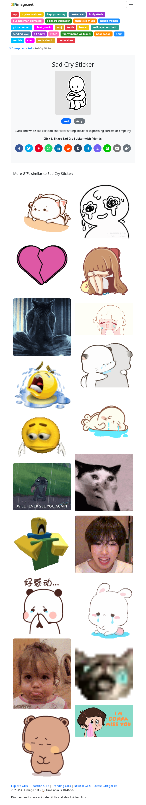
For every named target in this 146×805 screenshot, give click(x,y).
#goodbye (84, 727)
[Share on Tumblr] (78, 148)
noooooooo (103, 34)
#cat (19, 227)
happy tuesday (56, 14)
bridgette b (96, 14)
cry (15, 14)
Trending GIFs (61, 786)
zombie (17, 40)
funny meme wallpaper (76, 34)
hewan (83, 27)
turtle (70, 27)
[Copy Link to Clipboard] (127, 148)
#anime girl (85, 325)
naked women (109, 20)
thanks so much (85, 20)
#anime (82, 330)
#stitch (20, 500)
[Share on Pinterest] (39, 148)
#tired (20, 216)
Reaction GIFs (40, 786)
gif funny (39, 34)
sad (66, 121)
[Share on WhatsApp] (49, 148)
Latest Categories (105, 786)
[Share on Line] (107, 148)
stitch (53, 34)
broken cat (77, 14)
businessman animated (27, 20)
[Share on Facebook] (19, 148)
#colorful (21, 289)
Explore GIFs (19, 786)
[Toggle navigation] (131, 4)
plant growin (43, 27)
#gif (18, 630)
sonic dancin (45, 40)
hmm (119, 34)
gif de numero (21, 27)
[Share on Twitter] (29, 148)
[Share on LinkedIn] (58, 148)
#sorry (20, 693)
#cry (79, 121)
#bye (81, 733)
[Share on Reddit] (68, 148)
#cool (19, 284)
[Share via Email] (117, 148)
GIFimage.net (17, 48)
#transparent (86, 439)
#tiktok (82, 569)
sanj (59, 27)
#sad (81, 383)
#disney (20, 506)
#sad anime (85, 319)
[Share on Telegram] (88, 148)
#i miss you (85, 721)
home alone (66, 40)
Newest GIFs (82, 786)
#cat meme (85, 501)
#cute (19, 222)
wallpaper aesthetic (105, 27)
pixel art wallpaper (58, 20)
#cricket (83, 235)
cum (30, 40)
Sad (30, 48)
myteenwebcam (32, 14)
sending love (21, 34)
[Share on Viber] (97, 148)
